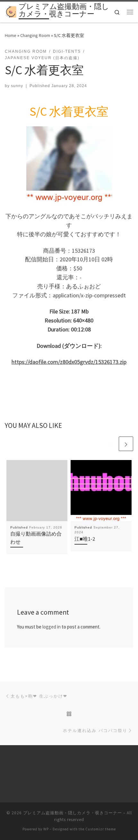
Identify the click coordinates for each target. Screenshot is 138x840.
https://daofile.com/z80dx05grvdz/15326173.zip (69, 362)
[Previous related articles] (110, 444)
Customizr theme (100, 829)
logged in (51, 627)
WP (46, 829)
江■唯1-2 (84, 539)
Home (10, 35)
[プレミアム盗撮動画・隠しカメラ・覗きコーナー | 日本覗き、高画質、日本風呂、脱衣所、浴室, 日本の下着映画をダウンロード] (10, 11)
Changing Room (35, 35)
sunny (17, 86)
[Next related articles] (126, 444)
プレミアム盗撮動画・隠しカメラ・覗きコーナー (72, 813)
